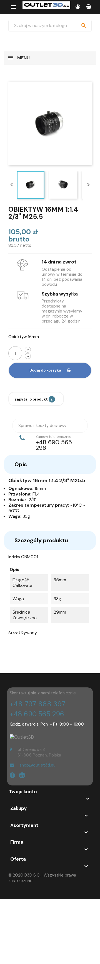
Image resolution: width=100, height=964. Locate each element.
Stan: (13, 632)
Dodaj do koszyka (45, 370)
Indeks (14, 556)
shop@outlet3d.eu (37, 765)
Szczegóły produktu (41, 540)
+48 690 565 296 (37, 714)
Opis (20, 464)
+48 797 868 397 (37, 704)
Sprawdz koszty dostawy (42, 425)
